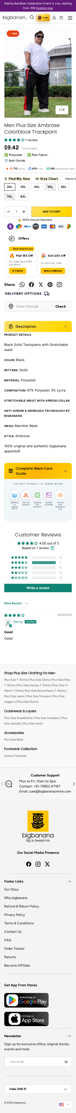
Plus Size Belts (13, 739)
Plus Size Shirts (40, 680)
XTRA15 (17, 270)
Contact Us (12, 932)
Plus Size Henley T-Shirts (33, 685)
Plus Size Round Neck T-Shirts (45, 691)
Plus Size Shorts (27, 702)
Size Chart (50, 178)
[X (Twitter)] (40, 284)
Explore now (44, 8)
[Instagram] (59, 284)
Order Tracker (14, 949)
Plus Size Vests (33, 723)
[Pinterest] (50, 284)
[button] (61, 18)
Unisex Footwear (15, 756)
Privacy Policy (14, 915)
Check (60, 306)
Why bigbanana (15, 898)
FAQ (7, 940)
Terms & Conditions (19, 923)
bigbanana (20, 1102)
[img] (14, 615)
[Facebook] (31, 284)
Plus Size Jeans (14, 696)
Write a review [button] (38, 588)
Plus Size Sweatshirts (18, 718)
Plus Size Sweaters (47, 718)
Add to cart (52, 211)
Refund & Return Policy (21, 906)
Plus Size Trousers (39, 696)
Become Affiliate (17, 965)
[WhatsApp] (22, 284)
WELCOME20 (53, 270)
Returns (10, 957)
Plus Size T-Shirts (15, 680)
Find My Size (21, 178)
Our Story (11, 889)
